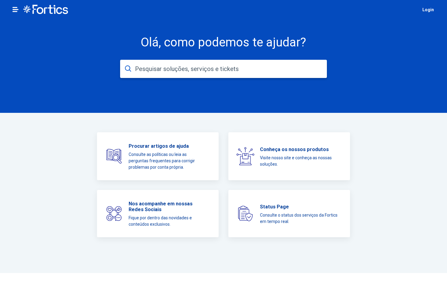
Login (428, 9)
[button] (15, 9)
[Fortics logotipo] (45, 10)
